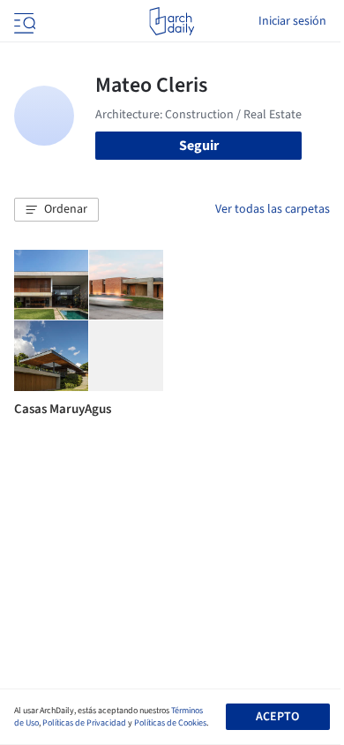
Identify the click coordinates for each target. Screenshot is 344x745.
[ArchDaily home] (171, 21)
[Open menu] (23, 21)
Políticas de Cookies (170, 723)
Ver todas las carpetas (272, 209)
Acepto (277, 717)
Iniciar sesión (292, 21)
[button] (56, 210)
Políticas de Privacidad (84, 723)
